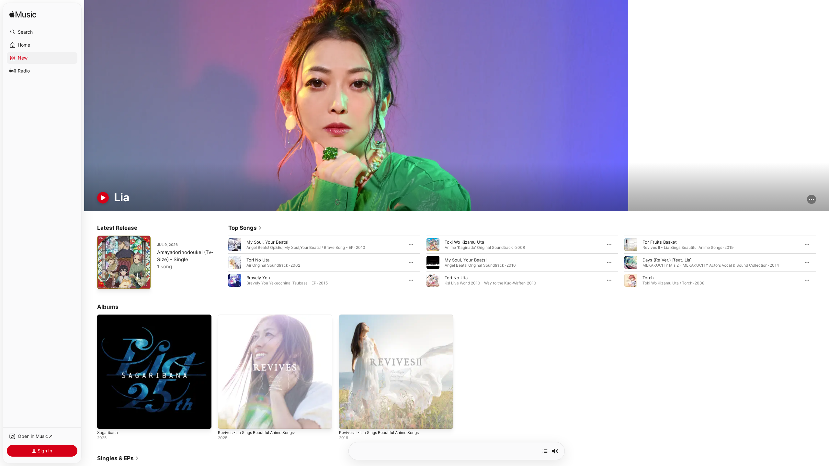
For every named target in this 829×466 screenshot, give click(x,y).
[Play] (103, 198)
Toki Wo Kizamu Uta (464, 242)
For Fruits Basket (659, 242)
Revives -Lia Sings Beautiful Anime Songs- (260, 317)
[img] (22, 14)
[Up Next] (545, 451)
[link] (245, 227)
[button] (42, 32)
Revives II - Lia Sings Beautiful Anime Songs (383, 317)
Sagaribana (108, 317)
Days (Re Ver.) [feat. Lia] (667, 259)
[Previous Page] (221, 262)
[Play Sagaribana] (105, 421)
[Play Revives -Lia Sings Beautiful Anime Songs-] (226, 421)
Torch (648, 277)
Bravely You (258, 277)
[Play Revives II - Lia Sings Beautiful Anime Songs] (347, 421)
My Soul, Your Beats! (267, 242)
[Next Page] (822, 262)
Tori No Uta (257, 259)
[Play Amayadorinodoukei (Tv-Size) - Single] (105, 281)
